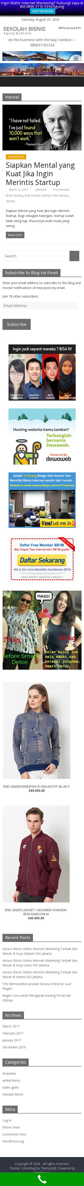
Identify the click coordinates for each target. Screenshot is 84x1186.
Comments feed (14, 1134)
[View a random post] (77, 81)
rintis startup (60, 195)
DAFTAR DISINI (42, 11)
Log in (6, 1120)
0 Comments (61, 190)
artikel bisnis (16, 157)
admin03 (41, 190)
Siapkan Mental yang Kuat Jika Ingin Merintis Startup (40, 173)
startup (10, 201)
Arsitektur (9, 1073)
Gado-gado (10, 1087)
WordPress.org (13, 1141)
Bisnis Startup (14, 195)
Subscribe (16, 324)
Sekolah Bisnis (12, 1094)
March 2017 (11, 1026)
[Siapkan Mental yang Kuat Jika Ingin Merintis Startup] (42, 107)
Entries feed (11, 1127)
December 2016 (14, 1047)
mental (45, 195)
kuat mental (32, 195)
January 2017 (11, 1040)
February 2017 (12, 1033)
